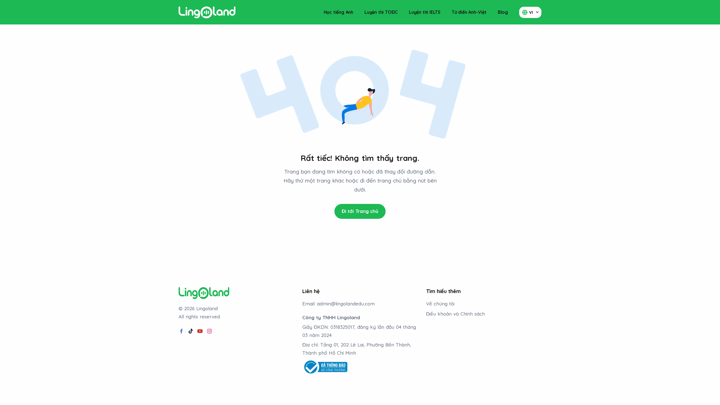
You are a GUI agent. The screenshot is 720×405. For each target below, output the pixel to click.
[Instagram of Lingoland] (209, 331)
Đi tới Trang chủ (360, 211)
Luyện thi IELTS (424, 12)
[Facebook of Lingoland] (181, 331)
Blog (503, 12)
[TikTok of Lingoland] (190, 331)
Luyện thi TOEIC (381, 12)
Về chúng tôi (440, 304)
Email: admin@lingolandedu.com (338, 304)
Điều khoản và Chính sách (455, 314)
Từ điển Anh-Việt (469, 12)
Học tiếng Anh (338, 12)
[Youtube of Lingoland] (200, 331)
